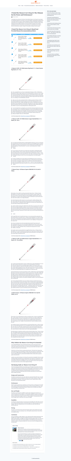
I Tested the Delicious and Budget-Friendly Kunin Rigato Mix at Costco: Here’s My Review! (53, 55)
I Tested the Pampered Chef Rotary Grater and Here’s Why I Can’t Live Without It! (53, 51)
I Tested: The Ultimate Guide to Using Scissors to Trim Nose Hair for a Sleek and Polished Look (53, 14)
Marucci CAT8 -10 (16, 68)
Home (19, 5)
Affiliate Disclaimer (39, 5)
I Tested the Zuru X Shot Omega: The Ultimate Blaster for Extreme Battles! (23, 445)
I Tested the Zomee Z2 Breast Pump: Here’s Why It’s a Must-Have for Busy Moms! (24, 448)
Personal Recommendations (29, 5)
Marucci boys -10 (16, 169)
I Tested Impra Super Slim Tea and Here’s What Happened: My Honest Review (53, 41)
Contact (51, 5)
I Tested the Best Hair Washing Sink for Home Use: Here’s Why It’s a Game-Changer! (54, 24)
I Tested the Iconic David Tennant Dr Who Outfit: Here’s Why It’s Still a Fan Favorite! (53, 46)
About (22, 5)
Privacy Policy (46, 5)
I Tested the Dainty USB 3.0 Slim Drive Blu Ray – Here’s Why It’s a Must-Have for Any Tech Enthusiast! (54, 32)
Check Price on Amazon (37, 44)
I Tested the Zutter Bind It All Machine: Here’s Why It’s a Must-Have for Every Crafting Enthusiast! (26, 444)
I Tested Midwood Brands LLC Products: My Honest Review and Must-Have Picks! (54, 37)
